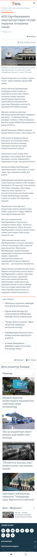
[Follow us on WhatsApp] (3, 535)
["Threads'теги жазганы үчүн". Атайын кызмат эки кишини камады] (18, 451)
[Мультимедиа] (11, 554)
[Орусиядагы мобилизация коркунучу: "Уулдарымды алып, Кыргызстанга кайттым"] (18, 482)
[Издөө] (26, 554)
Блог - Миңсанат (12, 508)
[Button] (31, 36)
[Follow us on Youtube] (13, 531)
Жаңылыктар (7, 13)
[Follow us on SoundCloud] (27, 531)
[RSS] (8, 535)
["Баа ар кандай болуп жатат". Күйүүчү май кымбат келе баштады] (18, 420)
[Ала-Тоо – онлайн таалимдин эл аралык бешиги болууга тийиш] (8, 515)
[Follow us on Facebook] (3, 531)
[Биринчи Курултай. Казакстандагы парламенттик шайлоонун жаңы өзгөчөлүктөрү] (18, 386)
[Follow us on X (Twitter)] (8, 531)
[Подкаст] (13, 535)
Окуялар (7, 373)
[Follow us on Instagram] (32, 531)
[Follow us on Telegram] (17, 531)
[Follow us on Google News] (22, 531)
